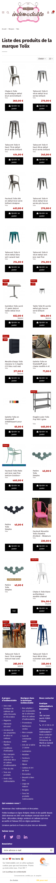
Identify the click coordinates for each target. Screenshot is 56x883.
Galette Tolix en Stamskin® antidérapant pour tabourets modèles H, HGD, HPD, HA (13, 422)
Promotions (27, 723)
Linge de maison (25, 785)
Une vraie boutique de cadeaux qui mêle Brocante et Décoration (10, 711)
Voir (14, 611)
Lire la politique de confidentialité (14, 872)
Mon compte (27, 732)
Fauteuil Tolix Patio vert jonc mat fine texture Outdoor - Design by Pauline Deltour (13, 475)
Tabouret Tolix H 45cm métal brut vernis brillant (40, 93)
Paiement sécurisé (7, 725)
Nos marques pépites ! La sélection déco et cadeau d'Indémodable (10, 759)
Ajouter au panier (15, 107)
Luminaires (26, 751)
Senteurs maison (26, 759)
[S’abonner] (51, 850)
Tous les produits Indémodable (27, 796)
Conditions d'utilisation (8, 749)
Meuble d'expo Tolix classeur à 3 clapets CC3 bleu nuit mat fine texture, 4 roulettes (14, 366)
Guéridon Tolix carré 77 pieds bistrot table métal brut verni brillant (14, 309)
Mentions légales (7, 743)
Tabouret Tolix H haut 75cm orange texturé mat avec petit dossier (13, 657)
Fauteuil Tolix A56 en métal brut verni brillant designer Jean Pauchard (13, 202)
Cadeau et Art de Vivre (27, 769)
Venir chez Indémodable (9, 779)
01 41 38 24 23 (48, 725)
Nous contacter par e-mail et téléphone (45, 737)
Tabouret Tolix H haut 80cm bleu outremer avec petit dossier (42, 657)
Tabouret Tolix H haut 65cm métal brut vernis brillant (41, 147)
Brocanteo (26, 774)
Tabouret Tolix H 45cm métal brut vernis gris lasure (40, 200)
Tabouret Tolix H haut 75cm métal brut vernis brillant (13, 147)
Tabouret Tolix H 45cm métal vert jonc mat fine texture (40, 256)
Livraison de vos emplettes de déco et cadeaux (10, 734)
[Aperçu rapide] (24, 73)
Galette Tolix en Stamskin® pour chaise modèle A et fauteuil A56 (41, 365)
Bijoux (24, 764)
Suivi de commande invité (26, 739)
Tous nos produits (7, 773)
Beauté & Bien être (28, 778)
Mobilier (25, 754)
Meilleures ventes (26, 727)
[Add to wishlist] (24, 68)
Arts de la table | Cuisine (28, 746)
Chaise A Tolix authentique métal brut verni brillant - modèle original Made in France (13, 96)
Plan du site (8, 769)
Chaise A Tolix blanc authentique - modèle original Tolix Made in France (42, 595)
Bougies (25, 790)
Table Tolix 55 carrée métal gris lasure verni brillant (42, 308)
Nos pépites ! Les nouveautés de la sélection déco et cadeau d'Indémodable (28, 713)
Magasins (7, 720)
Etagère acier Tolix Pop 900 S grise (41, 418)
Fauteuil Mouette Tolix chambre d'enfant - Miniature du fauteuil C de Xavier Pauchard (42, 536)
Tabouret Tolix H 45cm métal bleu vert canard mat (12, 254)
